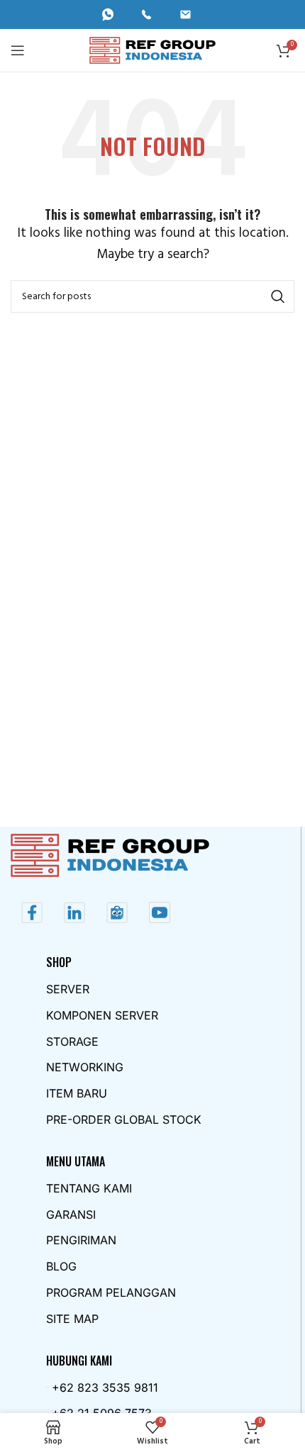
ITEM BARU (76, 1093)
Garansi (71, 1214)
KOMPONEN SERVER (102, 1015)
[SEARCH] (278, 296)
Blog (61, 1266)
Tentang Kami (89, 1188)
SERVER (67, 989)
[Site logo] (152, 50)
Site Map (72, 1319)
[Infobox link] (113, 14)
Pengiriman (81, 1240)
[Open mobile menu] (18, 50)
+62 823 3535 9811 (105, 1387)
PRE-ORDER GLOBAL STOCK (123, 1119)
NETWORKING (84, 1067)
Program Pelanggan (111, 1292)
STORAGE (72, 1041)
